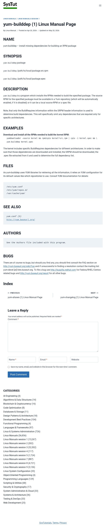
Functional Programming (15, 423)
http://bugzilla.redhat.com (63, 270)
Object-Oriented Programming (17, 475)
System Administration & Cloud (18, 491)
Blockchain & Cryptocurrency (17, 403)
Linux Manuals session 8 (15, 463)
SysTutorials (45, 523)
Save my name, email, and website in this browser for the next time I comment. (44, 367)
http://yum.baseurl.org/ (20, 220)
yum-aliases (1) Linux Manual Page (25, 295)
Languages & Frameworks (16, 427)
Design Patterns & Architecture (18, 415)
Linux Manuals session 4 (15, 451)
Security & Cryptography (15, 487)
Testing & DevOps (12, 498)
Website (75, 359)
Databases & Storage (13, 411)
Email (43, 359)
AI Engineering (10, 396)
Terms (55, 523)
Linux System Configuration (16, 471)
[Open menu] (100, 5)
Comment (13, 319)
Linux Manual (11, 30)
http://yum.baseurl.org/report (34, 273)
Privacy (63, 523)
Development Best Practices (17, 419)
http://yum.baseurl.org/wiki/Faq (19, 266)
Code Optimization (12, 407)
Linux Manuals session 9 (15, 467)
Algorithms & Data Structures (17, 399)
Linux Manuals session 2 (15, 443)
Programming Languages (15, 479)
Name (12, 359)
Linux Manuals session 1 (29, 19)
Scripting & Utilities (12, 483)
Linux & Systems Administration (19, 431)
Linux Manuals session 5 (15, 455)
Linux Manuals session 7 (15, 459)
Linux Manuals (9, 19)
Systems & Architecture (14, 495)
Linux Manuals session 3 (15, 447)
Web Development (12, 502)
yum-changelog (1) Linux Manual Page (79, 295)
